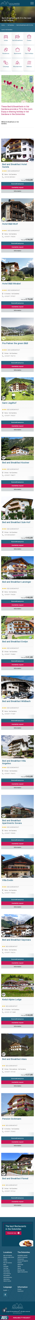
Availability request (17, 187)
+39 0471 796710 (9, 356)
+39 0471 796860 (9, 654)
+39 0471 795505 (9, 833)
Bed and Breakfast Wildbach (16, 701)
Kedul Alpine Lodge (11, 999)
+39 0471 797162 (9, 1191)
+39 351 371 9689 (10, 1012)
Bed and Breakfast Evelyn (15, 641)
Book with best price (17, 184)
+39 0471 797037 (9, 296)
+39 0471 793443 (9, 1131)
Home (3, 25)
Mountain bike (21, 1270)
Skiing (19, 1266)
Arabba (5, 1259)
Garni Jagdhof (9, 403)
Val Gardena (10, 25)
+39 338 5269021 (9, 535)
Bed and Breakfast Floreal (15, 1178)
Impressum (20, 1291)
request (21, 1318)
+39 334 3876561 (9, 177)
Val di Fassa (6, 1272)
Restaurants (21, 1259)
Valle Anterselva (7, 1277)
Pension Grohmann (11, 1119)
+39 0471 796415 (9, 773)
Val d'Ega (5, 1268)
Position (20, 1262)
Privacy (19, 1289)
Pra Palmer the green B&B (15, 343)
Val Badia (5, 1266)
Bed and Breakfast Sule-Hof (16, 522)
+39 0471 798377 (9, 475)
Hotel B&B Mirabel (11, 283)
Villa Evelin (7, 880)
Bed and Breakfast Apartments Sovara (12, 821)
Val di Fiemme (7, 1273)
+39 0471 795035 (9, 236)
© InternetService (15, 1311)
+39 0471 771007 (9, 714)
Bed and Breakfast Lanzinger (16, 582)
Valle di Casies (7, 1281)
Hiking (19, 1268)
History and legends (23, 1261)
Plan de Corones (7, 1262)
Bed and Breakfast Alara (14, 1059)
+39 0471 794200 (9, 594)
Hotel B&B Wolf (10, 224)
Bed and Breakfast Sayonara (16, 940)
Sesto (4, 1264)
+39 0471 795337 (9, 415)
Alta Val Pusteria (7, 1255)
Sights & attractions (23, 1272)
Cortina (5, 1261)
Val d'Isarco (6, 1270)
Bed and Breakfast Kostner (15, 462)
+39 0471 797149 (9, 1072)
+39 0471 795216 (9, 952)
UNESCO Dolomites (23, 1257)
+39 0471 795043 (9, 893)
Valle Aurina (6, 1279)
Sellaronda (20, 1264)
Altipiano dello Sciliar (8, 1257)
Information (17, 191)
